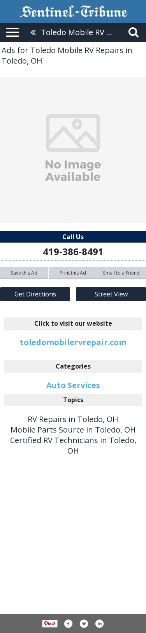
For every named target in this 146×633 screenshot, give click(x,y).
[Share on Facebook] (68, 623)
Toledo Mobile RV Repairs (81, 32)
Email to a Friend (121, 273)
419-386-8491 (73, 251)
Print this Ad (73, 273)
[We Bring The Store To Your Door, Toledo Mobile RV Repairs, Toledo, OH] (73, 150)
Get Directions (35, 294)
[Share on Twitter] (84, 623)
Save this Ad (24, 273)
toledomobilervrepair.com (73, 342)
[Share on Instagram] (99, 623)
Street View (111, 294)
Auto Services (73, 385)
